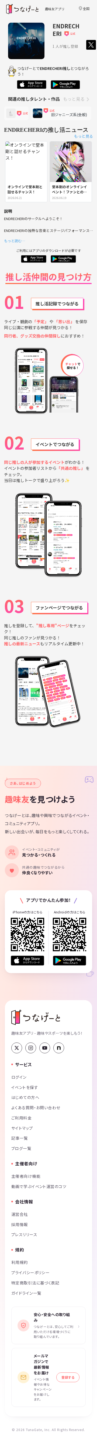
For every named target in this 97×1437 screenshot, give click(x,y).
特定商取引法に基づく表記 (35, 1283)
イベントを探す (24, 1087)
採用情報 (19, 1224)
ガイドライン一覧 (26, 1293)
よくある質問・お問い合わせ (35, 1107)
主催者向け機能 (25, 1176)
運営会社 (19, 1214)
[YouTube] (44, 1048)
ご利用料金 (21, 1118)
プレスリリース (24, 1234)
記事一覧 (19, 1138)
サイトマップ (22, 1128)
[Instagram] (30, 1048)
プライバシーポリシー (30, 1272)
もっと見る (74, 99)
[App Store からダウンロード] (27, 961)
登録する (67, 1377)
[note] (58, 1048)
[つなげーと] (35, 1017)
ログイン (19, 1077)
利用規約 (19, 1262)
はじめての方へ (25, 1097)
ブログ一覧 (21, 1148)
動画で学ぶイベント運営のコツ (38, 1186)
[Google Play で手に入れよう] (69, 961)
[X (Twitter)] (16, 1048)
